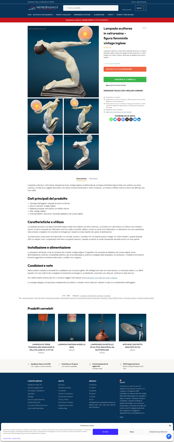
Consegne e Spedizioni (36, 391)
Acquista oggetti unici (35, 388)
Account (61, 385)
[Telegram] (115, 119)
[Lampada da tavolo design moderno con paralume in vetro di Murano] (143, 28)
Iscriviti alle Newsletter (36, 408)
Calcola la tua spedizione (119, 69)
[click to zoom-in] (63, 61)
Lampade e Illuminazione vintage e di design (95, 296)
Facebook (93, 385)
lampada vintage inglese (145, 298)
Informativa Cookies (65, 402)
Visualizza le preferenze (158, 432)
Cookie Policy (7, 438)
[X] (131, 119)
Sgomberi (31, 394)
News (122, 382)
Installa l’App (62, 408)
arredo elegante (27, 298)
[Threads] (127, 119)
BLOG (91, 400)
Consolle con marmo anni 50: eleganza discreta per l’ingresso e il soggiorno (132, 388)
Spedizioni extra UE (35, 385)
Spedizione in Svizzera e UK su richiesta (118, 112)
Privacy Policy (16, 438)
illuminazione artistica (53, 298)
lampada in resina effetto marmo (112, 298)
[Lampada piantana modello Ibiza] (71, 327)
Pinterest (92, 394)
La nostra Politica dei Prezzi (38, 405)
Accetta (105, 432)
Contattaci (62, 391)
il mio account (126, 9)
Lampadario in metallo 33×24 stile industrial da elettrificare (102, 347)
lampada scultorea (130, 298)
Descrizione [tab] (81, 179)
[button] (170, 426)
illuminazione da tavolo (68, 298)
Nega (132, 432)
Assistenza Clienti (64, 388)
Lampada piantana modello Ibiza (71, 345)
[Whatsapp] (111, 119)
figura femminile (39, 298)
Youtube (92, 397)
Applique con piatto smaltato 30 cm (133, 345)
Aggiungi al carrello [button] (41, 357)
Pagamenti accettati (65, 405)
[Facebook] (123, 119)
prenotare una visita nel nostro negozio (101, 278)
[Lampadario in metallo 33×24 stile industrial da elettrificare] (102, 327)
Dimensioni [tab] (93, 179)
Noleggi (30, 397)
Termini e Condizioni (65, 394)
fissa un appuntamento (138, 2)
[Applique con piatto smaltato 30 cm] (132, 327)
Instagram (92, 391)
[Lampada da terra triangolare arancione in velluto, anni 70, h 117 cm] (41, 327)
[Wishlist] (51, 316)
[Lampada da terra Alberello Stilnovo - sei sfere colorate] (145, 28)
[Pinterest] (119, 119)
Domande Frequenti (65, 397)
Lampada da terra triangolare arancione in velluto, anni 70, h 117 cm (41, 347)
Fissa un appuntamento (36, 400)
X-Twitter (92, 388)
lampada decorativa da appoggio (88, 298)
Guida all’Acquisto (34, 402)
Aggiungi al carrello (125, 79)
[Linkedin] (139, 119)
